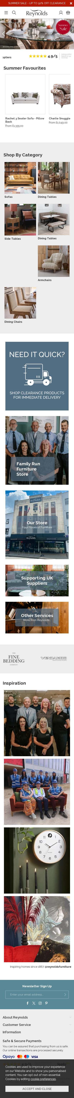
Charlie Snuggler (60, 118)
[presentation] (3, 33)
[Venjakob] (31, 659)
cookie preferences (43, 1079)
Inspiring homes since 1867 (40, 966)
